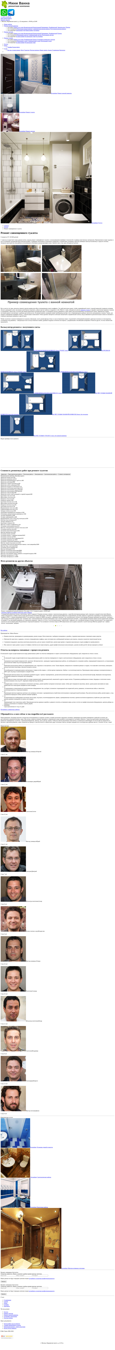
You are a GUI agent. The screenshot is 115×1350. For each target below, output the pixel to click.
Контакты (62, 50)
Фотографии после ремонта (12, 1323)
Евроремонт (44, 27)
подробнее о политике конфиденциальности (41, 1278)
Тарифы (9, 47)
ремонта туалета (85, 310)
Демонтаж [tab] (3, 474)
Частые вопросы (34, 50)
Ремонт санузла (30, 131)
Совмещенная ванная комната (41, 29)
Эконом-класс (61, 27)
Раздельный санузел (48, 35)
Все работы (4, 630)
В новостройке (20, 36)
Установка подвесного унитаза (46, 39)
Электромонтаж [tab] (39, 474)
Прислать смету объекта (25, 614)
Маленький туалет (22, 41)
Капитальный (37, 27)
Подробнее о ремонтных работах (10, 709)
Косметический (28, 27)
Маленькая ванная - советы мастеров (14, 1327)
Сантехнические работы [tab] (50, 474)
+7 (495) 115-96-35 (6, 17)
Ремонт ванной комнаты (65, 93)
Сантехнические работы (44, 1177)
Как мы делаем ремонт (13, 50)
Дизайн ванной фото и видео (12, 1325)
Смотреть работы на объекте (9, 614)
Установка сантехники (10, 1316)
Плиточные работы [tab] (28, 474)
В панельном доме (30, 36)
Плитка (68, 27)
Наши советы (43, 50)
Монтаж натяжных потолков (76, 1268)
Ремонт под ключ (19, 27)
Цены (5, 1303)
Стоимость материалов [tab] (64, 474)
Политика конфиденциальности (57, 1341)
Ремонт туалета (30, 112)
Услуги (100, 223)
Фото (22, 50)
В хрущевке (39, 36)
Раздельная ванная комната (58, 29)
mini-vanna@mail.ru (6, 18)
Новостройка (29, 30)
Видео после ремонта (10, 1328)
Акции (50, 50)
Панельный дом (20, 30)
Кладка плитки (8, 1318)
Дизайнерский (53, 27)
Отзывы (6, 1304)
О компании (55, 50)
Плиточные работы (42, 1207)
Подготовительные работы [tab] (15, 474)
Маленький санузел (22, 35)
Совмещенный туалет (34, 41)
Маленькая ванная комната (24, 29)
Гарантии (27, 50)
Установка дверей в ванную (45, 1147)
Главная (6, 225)
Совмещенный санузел (35, 35)
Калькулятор (16, 47)
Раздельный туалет (46, 41)
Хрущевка (36, 30)
